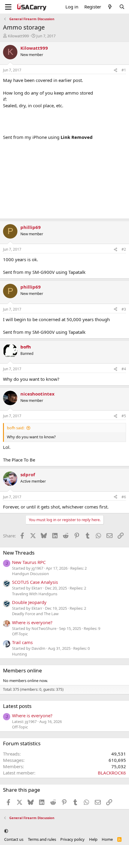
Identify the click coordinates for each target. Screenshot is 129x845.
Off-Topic (20, 634)
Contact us (13, 839)
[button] (6, 831)
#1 (124, 70)
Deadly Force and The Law (35, 613)
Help (93, 839)
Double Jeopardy (29, 602)
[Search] (122, 6)
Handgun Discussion (30, 573)
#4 (124, 368)
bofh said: (15, 427)
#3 (124, 309)
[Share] (115, 70)
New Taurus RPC (29, 562)
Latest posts (17, 706)
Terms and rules (42, 839)
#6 (124, 496)
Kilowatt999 (18, 36)
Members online (22, 670)
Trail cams (22, 642)
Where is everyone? (32, 622)
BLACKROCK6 (112, 773)
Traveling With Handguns (34, 593)
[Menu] (8, 7)
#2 (124, 249)
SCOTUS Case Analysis (35, 582)
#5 (124, 415)
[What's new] (110, 6)
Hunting (19, 654)
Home (107, 839)
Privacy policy (72, 839)
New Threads (18, 552)
